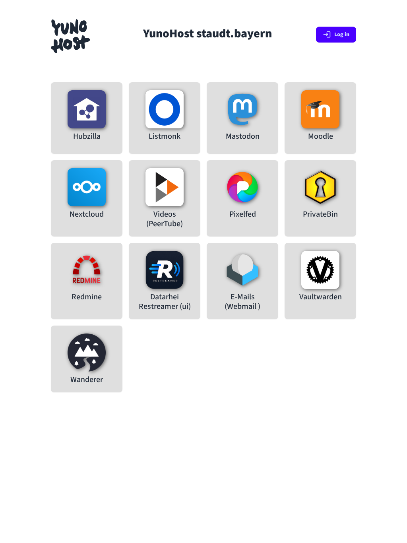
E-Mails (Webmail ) (242, 301)
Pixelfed (242, 214)
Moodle (320, 136)
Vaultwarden (320, 297)
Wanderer (86, 379)
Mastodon (243, 136)
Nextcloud (87, 214)
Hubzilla (87, 136)
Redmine (87, 297)
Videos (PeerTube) (164, 219)
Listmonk (164, 136)
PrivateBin (320, 214)
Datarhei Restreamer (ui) (165, 301)
